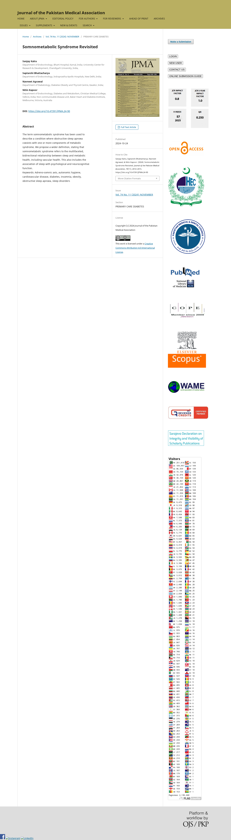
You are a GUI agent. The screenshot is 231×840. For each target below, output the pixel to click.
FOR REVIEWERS (112, 18)
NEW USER (175, 63)
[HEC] (186, 205)
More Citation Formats (129, 178)
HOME (21, 18)
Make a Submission (180, 41)
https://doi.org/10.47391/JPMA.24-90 (49, 111)
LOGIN (173, 56)
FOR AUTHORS (87, 18)
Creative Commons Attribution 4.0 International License (135, 248)
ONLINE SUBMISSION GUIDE (185, 76)
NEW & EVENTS (68, 25)
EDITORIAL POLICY (62, 18)
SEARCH (87, 25)
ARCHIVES (159, 18)
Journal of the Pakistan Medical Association (61, 12)
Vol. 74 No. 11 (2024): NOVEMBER (62, 36)
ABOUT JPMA (37, 18)
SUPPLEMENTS (44, 25)
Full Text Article (128, 127)
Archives (37, 36)
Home (25, 36)
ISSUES (24, 25)
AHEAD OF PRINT (138, 18)
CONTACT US (176, 69)
